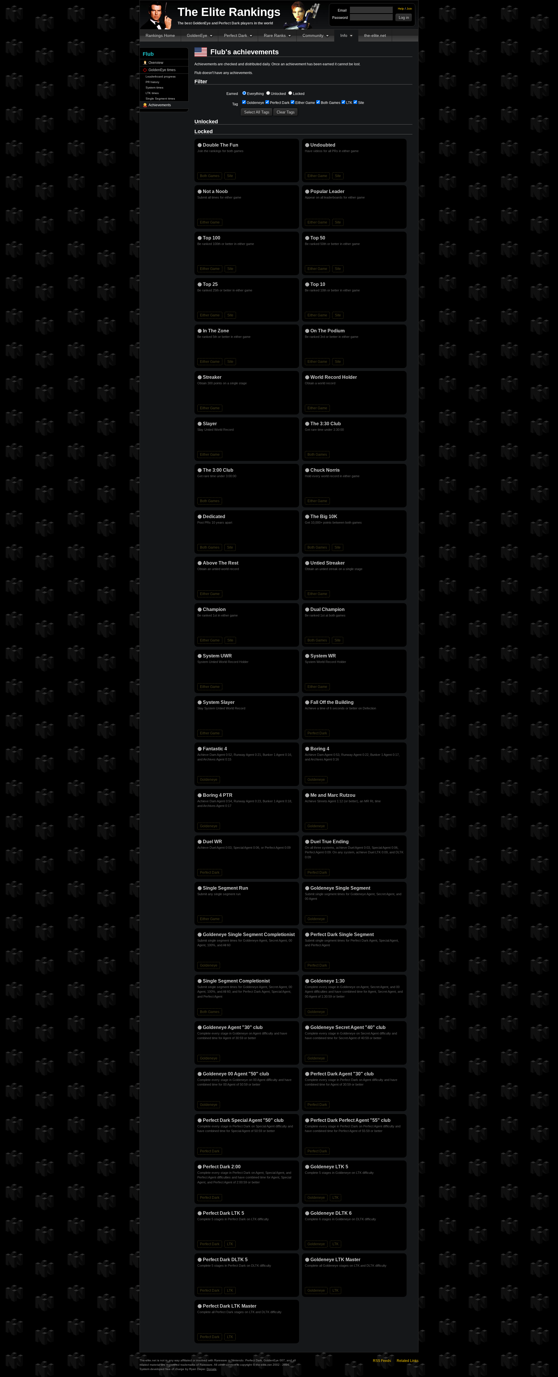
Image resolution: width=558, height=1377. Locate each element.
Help (401, 8)
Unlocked (278, 94)
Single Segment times (160, 98)
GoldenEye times (162, 70)
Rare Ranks (275, 35)
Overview (156, 63)
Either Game (305, 103)
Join (409, 8)
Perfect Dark (235, 35)
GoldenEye (197, 35)
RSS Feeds (382, 1361)
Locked (299, 94)
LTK (349, 103)
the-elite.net (375, 35)
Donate (212, 1369)
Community (313, 35)
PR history (152, 82)
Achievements (160, 105)
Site (361, 103)
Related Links (408, 1361)
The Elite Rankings (229, 12)
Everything (255, 94)
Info (343, 35)
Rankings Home (160, 35)
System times (154, 87)
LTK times (152, 93)
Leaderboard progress (161, 76)
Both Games (330, 103)
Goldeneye (255, 103)
